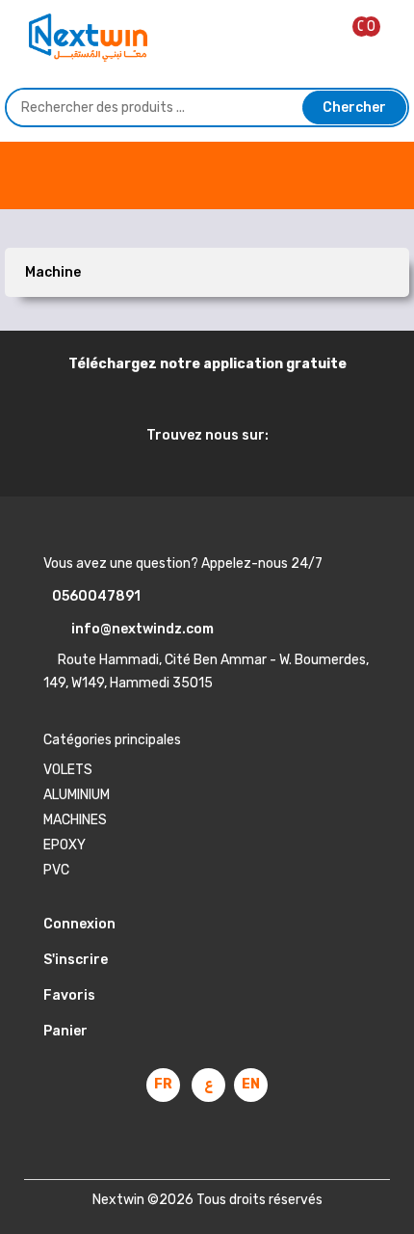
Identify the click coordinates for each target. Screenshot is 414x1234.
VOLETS (67, 770)
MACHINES (75, 820)
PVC (56, 870)
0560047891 (92, 596)
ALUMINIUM (76, 795)
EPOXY (64, 845)
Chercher (354, 107)
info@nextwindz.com (138, 629)
